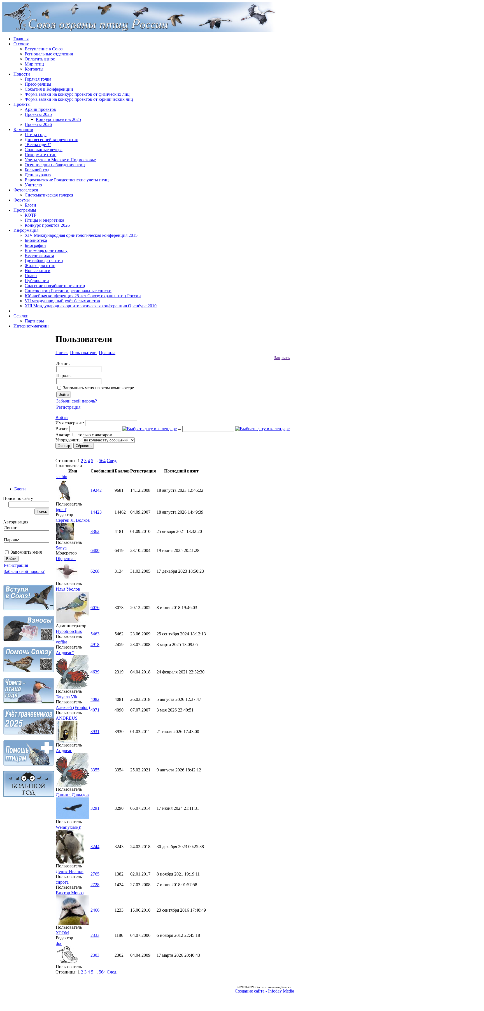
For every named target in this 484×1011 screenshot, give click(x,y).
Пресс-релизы (38, 84)
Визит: (61, 428)
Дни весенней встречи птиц (51, 139)
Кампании (23, 129)
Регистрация (16, 565)
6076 (94, 607)
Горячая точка (38, 79)
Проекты (22, 104)
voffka (61, 642)
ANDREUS (67, 718)
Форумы (21, 200)
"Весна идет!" (38, 144)
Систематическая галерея (49, 195)
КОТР (30, 215)
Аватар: (62, 434)
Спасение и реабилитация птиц (55, 285)
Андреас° (65, 652)
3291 (94, 808)
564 (102, 460)
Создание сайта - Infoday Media (264, 991)
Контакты (34, 69)
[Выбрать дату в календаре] (149, 428)
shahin (61, 476)
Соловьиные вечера (43, 149)
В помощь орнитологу (46, 250)
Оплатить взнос (40, 59)
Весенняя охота (39, 255)
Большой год (37, 169)
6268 (94, 571)
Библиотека (36, 240)
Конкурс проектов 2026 (47, 225)
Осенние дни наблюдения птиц (55, 164)
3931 (94, 731)
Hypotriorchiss (69, 631)
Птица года (35, 134)
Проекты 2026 (38, 124)
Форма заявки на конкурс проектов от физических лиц (77, 94)
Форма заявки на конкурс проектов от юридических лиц (79, 99)
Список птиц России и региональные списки (68, 290)
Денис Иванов (69, 871)
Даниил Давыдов (72, 794)
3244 (94, 846)
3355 (94, 769)
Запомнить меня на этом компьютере (98, 387)
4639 (94, 672)
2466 (94, 910)
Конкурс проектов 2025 (58, 119)
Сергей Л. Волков (73, 520)
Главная (21, 38)
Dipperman (66, 558)
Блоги (30, 205)
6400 (94, 550)
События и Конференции (49, 89)
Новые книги (37, 270)
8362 (94, 531)
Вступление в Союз (43, 48)
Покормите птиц (41, 154)
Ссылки (21, 315)
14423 (96, 512)
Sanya (61, 548)
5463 (94, 633)
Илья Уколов (68, 589)
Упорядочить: (68, 439)
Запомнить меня (26, 552)
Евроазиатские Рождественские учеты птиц (67, 179)
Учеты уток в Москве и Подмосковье (60, 159)
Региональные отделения (49, 54)
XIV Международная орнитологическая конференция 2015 (81, 235)
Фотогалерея (25, 190)
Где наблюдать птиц (44, 260)
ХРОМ (62, 932)
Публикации (37, 280)
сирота (62, 882)
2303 (94, 955)
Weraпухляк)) (68, 827)
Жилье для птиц (40, 265)
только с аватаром (95, 434)
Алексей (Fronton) (73, 707)
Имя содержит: (69, 422)
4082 (94, 699)
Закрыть (282, 357)
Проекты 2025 (38, 114)
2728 (94, 884)
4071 (94, 710)
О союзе (21, 43)
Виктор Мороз (69, 892)
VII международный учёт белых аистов (62, 300)
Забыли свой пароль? (24, 571)
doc (59, 943)
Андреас (64, 750)
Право (31, 275)
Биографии (35, 245)
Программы (24, 210)
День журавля (38, 174)
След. (112, 460)
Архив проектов (40, 109)
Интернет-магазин (31, 326)
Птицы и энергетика (44, 220)
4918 (94, 644)
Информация (25, 230)
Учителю (33, 184)
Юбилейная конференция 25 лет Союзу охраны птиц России (83, 295)
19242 (96, 490)
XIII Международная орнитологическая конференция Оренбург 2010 (91, 305)
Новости (21, 74)
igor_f (61, 509)
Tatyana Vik (66, 696)
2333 (94, 935)
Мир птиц (34, 64)
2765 (94, 874)
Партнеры (34, 321)
